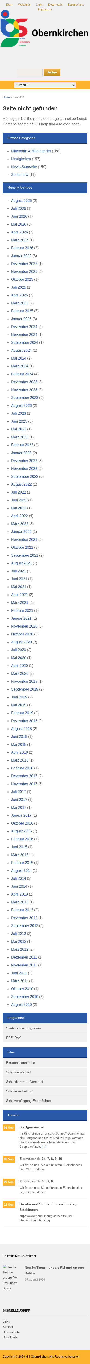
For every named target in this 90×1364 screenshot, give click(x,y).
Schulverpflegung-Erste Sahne (28, 1101)
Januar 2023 (21, 453)
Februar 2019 (22, 713)
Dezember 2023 (24, 382)
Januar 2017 (21, 815)
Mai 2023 (18, 429)
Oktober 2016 (22, 823)
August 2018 (21, 729)
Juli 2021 (18, 571)
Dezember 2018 (24, 721)
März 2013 (19, 902)
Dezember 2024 (24, 327)
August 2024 (21, 350)
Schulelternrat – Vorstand (24, 1082)
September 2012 (24, 926)
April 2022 (19, 516)
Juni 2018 (19, 737)
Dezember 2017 (24, 776)
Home (6, 97)
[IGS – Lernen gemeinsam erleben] (45, 28)
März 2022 (19, 524)
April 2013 (19, 894)
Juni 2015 (19, 847)
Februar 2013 (22, 910)
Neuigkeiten (21, 159)
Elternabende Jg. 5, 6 (36, 1181)
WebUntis (24, 4)
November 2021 (24, 540)
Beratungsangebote (20, 1062)
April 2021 (19, 595)
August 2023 (21, 406)
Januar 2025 (21, 319)
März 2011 (19, 981)
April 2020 (19, 666)
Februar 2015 (22, 863)
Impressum (45, 9)
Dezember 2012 (24, 918)
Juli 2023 (18, 413)
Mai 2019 (18, 705)
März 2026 (19, 240)
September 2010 (24, 997)
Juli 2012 (18, 934)
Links (39, 4)
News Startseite (24, 167)
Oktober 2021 (22, 547)
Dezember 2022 (24, 461)
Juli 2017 (18, 792)
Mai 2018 (18, 744)
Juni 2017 (19, 800)
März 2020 (19, 674)
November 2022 (24, 469)
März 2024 (19, 366)
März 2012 (19, 949)
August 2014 (21, 871)
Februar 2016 (22, 839)
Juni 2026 (19, 216)
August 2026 (21, 201)
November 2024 (24, 335)
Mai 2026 (18, 224)
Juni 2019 (19, 697)
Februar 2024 (22, 374)
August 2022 (21, 484)
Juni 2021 (19, 579)
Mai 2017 (18, 807)
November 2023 (24, 390)
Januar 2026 (21, 256)
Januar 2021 (21, 618)
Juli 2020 (18, 650)
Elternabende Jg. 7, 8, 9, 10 (41, 1158)
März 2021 (19, 603)
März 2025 (19, 303)
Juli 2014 (18, 878)
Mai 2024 (18, 358)
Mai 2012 (18, 941)
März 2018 (19, 760)
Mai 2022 (18, 508)
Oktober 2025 (22, 279)
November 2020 (24, 626)
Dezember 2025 (24, 264)
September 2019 (24, 689)
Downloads (55, 4)
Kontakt (8, 1327)
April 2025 (19, 295)
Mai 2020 (18, 658)
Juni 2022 (19, 500)
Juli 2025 (18, 287)
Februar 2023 (22, 445)
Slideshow (19, 175)
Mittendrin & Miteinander (31, 151)
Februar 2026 (22, 248)
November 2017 (24, 784)
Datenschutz (76, 4)
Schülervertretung (19, 1091)
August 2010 (21, 1005)
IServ (9, 4)
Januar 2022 (21, 532)
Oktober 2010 (22, 989)
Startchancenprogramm (23, 1028)
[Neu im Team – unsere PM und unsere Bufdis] (11, 1277)
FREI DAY (13, 1037)
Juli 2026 (18, 208)
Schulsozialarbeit (18, 1072)
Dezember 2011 (24, 957)
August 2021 (21, 563)
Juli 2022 (18, 492)
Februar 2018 (22, 768)
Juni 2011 (19, 973)
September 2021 (24, 555)
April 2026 (19, 232)
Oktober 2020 (22, 634)
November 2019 (24, 681)
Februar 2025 (22, 311)
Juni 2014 (19, 886)
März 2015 (19, 855)
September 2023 (24, 398)
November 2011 (24, 965)
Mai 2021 (18, 587)
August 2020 (21, 642)
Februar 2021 (22, 610)
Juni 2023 (19, 421)
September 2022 (24, 476)
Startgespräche (32, 1127)
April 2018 (19, 752)
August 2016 (21, 831)
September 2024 (24, 342)
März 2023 (19, 437)
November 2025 (24, 272)
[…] (44, 1146)
